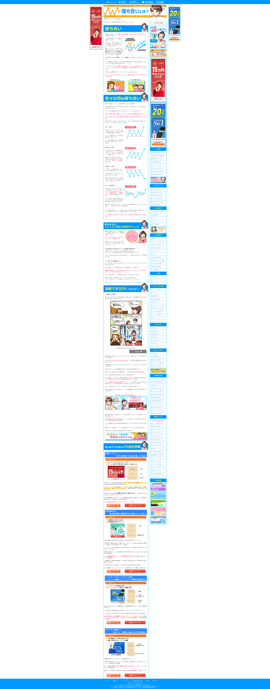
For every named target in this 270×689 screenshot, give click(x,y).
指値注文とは (156, 331)
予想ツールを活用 (157, 461)
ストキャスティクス (157, 318)
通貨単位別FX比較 (157, 174)
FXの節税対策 (156, 356)
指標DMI (157, 314)
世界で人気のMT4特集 (158, 171)
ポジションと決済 (159, 241)
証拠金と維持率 (157, 248)
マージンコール (156, 251)
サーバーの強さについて (158, 467)
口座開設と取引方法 (157, 195)
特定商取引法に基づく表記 (137, 680)
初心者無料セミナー (158, 152)
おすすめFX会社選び (157, 198)
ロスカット (155, 254)
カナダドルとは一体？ (158, 404)
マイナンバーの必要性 (158, 363)
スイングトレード (157, 221)
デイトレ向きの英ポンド (158, 391)
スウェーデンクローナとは (159, 410)
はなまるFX (110, 2)
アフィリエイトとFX (157, 458)
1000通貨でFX (156, 214)
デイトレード (156, 217)
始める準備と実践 (157, 257)
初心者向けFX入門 (158, 192)
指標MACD (158, 311)
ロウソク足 (155, 292)
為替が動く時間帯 (157, 266)
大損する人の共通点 (157, 263)
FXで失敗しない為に (157, 445)
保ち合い (155, 302)
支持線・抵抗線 (156, 299)
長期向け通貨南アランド (158, 400)
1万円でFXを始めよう (158, 442)
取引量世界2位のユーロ (158, 397)
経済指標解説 (156, 270)
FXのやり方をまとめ (157, 432)
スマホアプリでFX (157, 165)
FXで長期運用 (156, 224)
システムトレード (161, 2)
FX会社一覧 (147, 2)
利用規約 (114, 680)
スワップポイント (157, 283)
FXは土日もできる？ (157, 436)
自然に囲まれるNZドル (158, 407)
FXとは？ (122, 2)
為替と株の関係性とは (158, 473)
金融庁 (147, 680)
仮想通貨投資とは (157, 162)
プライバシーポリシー (125, 680)
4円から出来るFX (158, 168)
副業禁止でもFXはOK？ (158, 454)
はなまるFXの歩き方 (157, 189)
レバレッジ (155, 279)
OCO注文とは (156, 340)
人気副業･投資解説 (157, 451)
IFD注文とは (155, 337)
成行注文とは (156, 327)
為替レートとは (156, 238)
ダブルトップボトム (159, 305)
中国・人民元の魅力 (157, 413)
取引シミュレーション (158, 448)
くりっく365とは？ (157, 429)
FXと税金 (155, 353)
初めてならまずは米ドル (158, 388)
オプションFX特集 (157, 464)
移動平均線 (155, 296)
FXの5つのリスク (157, 470)
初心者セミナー (158, 260)
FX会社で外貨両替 (157, 359)
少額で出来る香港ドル (158, 382)
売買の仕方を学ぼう (157, 439)
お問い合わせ (155, 680)
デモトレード (134, 2)
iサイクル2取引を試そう (158, 423)
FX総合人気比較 (156, 204)
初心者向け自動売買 (158, 155)
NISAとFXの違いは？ (158, 426)
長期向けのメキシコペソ (158, 385)
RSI (158, 308)
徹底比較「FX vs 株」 (158, 158)
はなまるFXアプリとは (158, 201)
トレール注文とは (157, 346)
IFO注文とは (155, 343)
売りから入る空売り (158, 244)
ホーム (107, 680)
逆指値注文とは (156, 334)
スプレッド (155, 276)
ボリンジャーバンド (157, 321)
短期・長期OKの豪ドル (158, 394)
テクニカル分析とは (157, 289)
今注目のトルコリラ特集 (158, 378)
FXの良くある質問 (157, 366)
